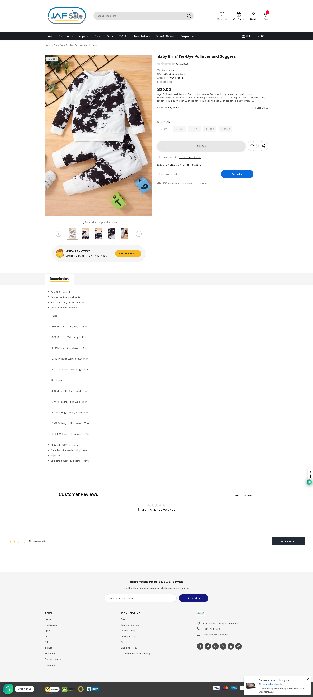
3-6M (164, 129)
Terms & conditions (190, 157)
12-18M (210, 129)
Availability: (163, 77)
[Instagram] (215, 646)
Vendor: (161, 69)
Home (48, 45)
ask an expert (128, 253)
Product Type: (165, 81)
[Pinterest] (223, 646)
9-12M (194, 129)
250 (165, 183)
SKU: (159, 73)
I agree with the (170, 157)
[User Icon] (253, 14)
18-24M (225, 129)
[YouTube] (231, 646)
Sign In (253, 19)
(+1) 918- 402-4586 (96, 255)
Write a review (243, 495)
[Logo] (67, 16)
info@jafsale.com (218, 634)
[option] (98, 135)
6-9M (179, 129)
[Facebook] (200, 646)
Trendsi (170, 69)
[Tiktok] (238, 646)
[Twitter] (208, 646)
